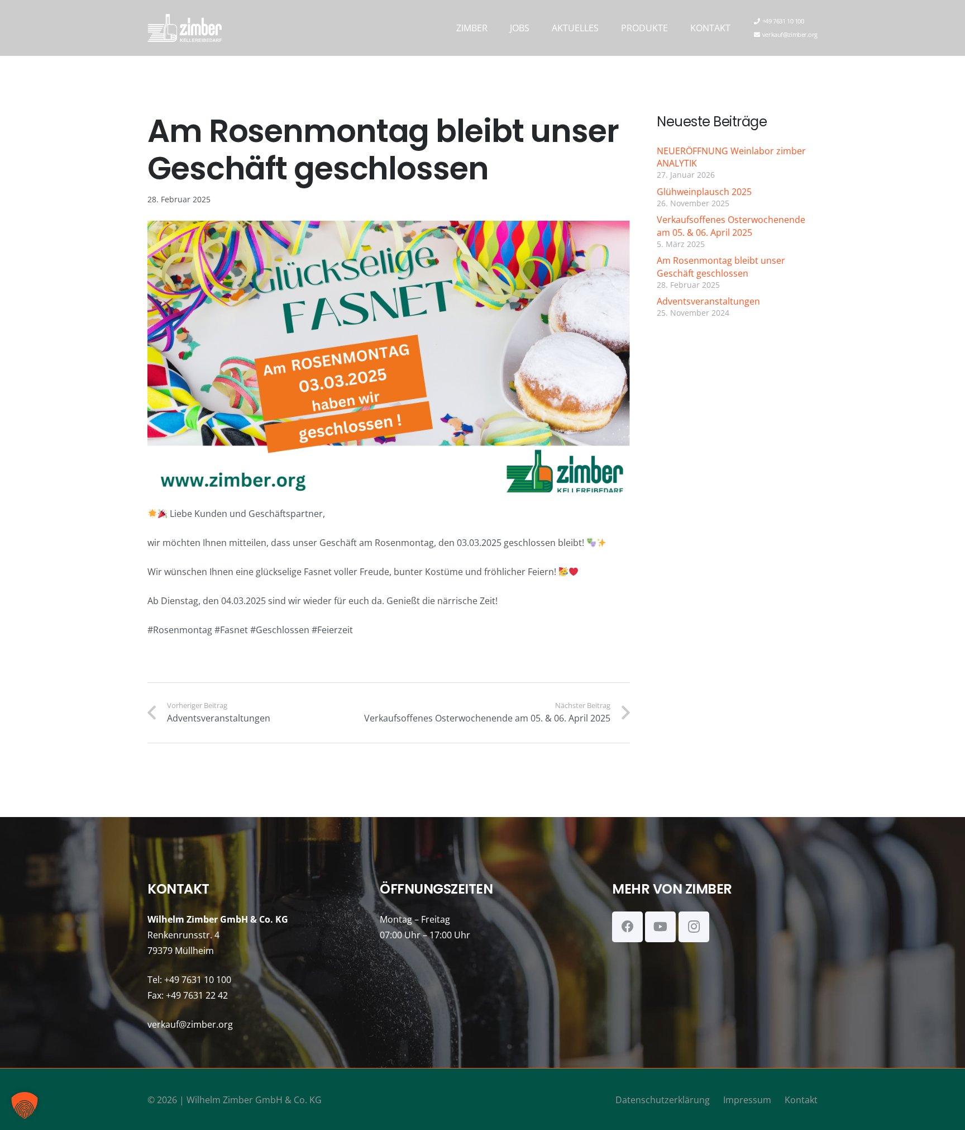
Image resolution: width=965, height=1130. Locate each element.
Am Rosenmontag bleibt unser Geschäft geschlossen (721, 266)
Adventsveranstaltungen (708, 301)
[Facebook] (627, 926)
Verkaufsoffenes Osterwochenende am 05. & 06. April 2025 (731, 225)
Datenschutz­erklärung (662, 1100)
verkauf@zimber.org (190, 1024)
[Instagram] (694, 926)
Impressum (747, 1100)
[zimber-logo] (184, 28)
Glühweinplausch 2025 (704, 192)
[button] (495, 27)
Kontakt (801, 1100)
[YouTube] (660, 926)
